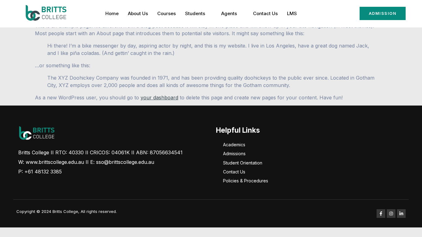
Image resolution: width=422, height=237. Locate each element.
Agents (229, 13)
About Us (138, 13)
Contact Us (265, 13)
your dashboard (159, 97)
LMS (292, 13)
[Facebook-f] (381, 213)
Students (195, 13)
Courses (166, 13)
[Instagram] (391, 213)
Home (112, 13)
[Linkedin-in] (401, 213)
